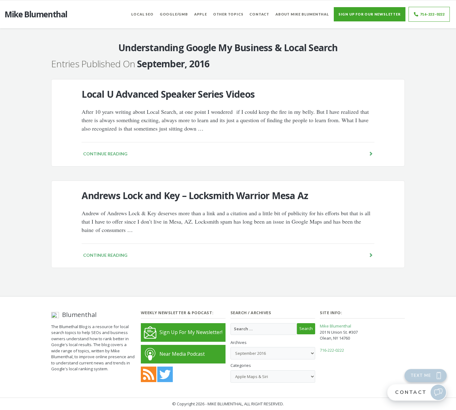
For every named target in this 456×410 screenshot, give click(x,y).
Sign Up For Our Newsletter (369, 14)
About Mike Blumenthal (302, 14)
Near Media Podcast (182, 353)
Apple (200, 14)
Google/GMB (174, 14)
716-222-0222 (432, 14)
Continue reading (105, 153)
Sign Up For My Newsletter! (190, 332)
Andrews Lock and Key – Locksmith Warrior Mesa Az (195, 195)
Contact (259, 14)
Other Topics (228, 14)
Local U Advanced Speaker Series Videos (168, 94)
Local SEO (142, 14)
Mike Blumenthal (335, 326)
